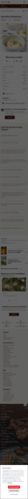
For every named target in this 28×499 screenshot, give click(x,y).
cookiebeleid (9, 482)
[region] (14, 482)
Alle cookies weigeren (14, 490)
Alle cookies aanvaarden (14, 487)
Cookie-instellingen (14, 494)
